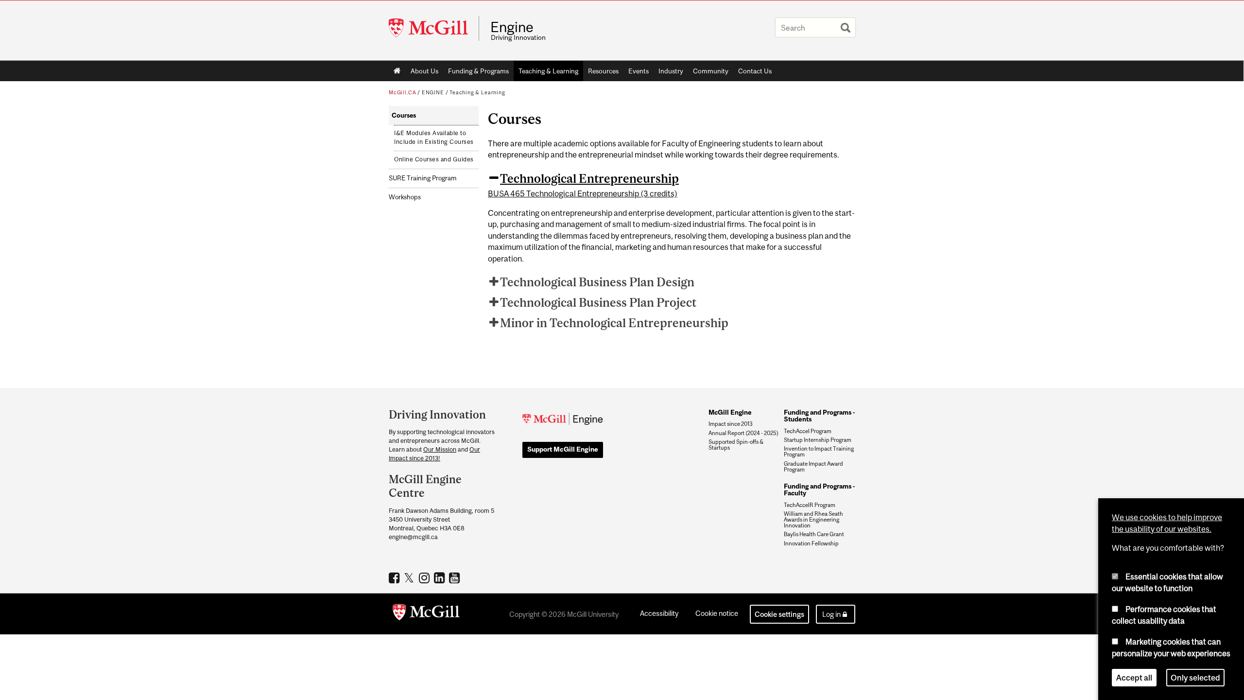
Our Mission (439, 449)
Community (710, 71)
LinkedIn (440, 577)
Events (638, 71)
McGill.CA (402, 92)
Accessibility (659, 613)
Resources (603, 71)
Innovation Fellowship (811, 543)
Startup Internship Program (817, 440)
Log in (831, 614)
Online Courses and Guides (434, 159)
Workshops (405, 197)
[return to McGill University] (426, 614)
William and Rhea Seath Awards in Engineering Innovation (813, 519)
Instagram (425, 577)
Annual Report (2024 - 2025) (743, 433)
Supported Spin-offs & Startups (735, 445)
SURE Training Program (422, 178)
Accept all (1134, 677)
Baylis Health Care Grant (814, 534)
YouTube (455, 577)
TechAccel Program (807, 431)
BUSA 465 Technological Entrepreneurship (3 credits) (582, 193)
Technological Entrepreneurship (589, 178)
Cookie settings (779, 614)
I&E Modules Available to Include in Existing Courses (434, 137)
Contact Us (755, 71)
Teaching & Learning (548, 71)
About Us (424, 71)
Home (397, 71)
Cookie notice (716, 613)
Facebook (395, 577)
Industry (670, 71)
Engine (512, 27)
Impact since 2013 (730, 424)
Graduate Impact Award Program (813, 466)
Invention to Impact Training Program (819, 451)
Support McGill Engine (562, 449)
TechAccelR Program (809, 505)
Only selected (1195, 677)
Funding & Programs (478, 71)
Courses (404, 115)
